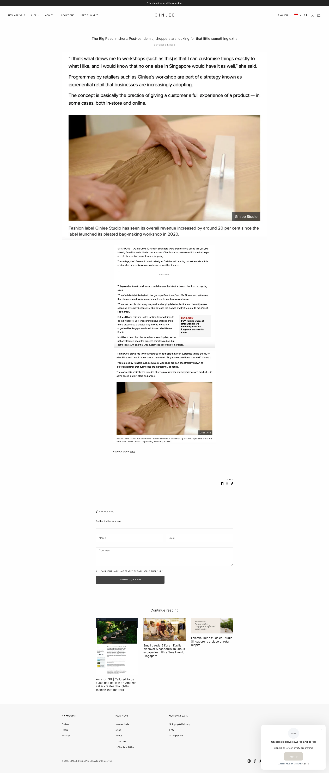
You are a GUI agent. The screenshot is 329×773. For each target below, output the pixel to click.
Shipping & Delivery (179, 724)
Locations (120, 741)
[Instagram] (249, 761)
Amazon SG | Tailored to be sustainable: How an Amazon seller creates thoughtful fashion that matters (116, 685)
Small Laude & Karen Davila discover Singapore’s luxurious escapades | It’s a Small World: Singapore (164, 651)
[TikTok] (260, 761)
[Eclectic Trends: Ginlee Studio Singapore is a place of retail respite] (212, 626)
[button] (231, 483)
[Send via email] (227, 483)
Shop (118, 729)
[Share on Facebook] (222, 483)
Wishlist (66, 735)
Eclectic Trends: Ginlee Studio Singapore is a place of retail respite (211, 641)
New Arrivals (122, 724)
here (132, 451)
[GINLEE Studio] (165, 15)
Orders (65, 724)
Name (102, 537)
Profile (65, 729)
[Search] (306, 15)
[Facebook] (254, 761)
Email (172, 537)
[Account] (312, 15)
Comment (104, 550)
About (118, 735)
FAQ (171, 729)
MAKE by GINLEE (124, 746)
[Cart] (319, 15)
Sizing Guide (176, 735)
